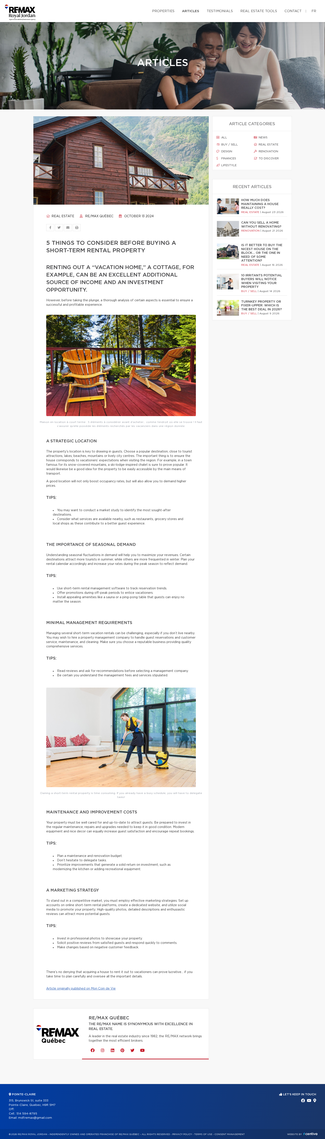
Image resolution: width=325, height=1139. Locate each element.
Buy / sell (229, 144)
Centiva (310, 1133)
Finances (228, 158)
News (263, 137)
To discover (268, 158)
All (223, 137)
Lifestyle (228, 165)
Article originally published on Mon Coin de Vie (81, 988)
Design (226, 151)
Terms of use (203, 1134)
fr (314, 11)
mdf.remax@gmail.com (35, 1117)
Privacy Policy (182, 1134)
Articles (190, 11)
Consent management (229, 1134)
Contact (293, 11)
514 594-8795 (26, 1113)
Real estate (62, 216)
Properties (163, 11)
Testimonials (220, 11)
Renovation (268, 151)
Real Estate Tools (258, 11)
